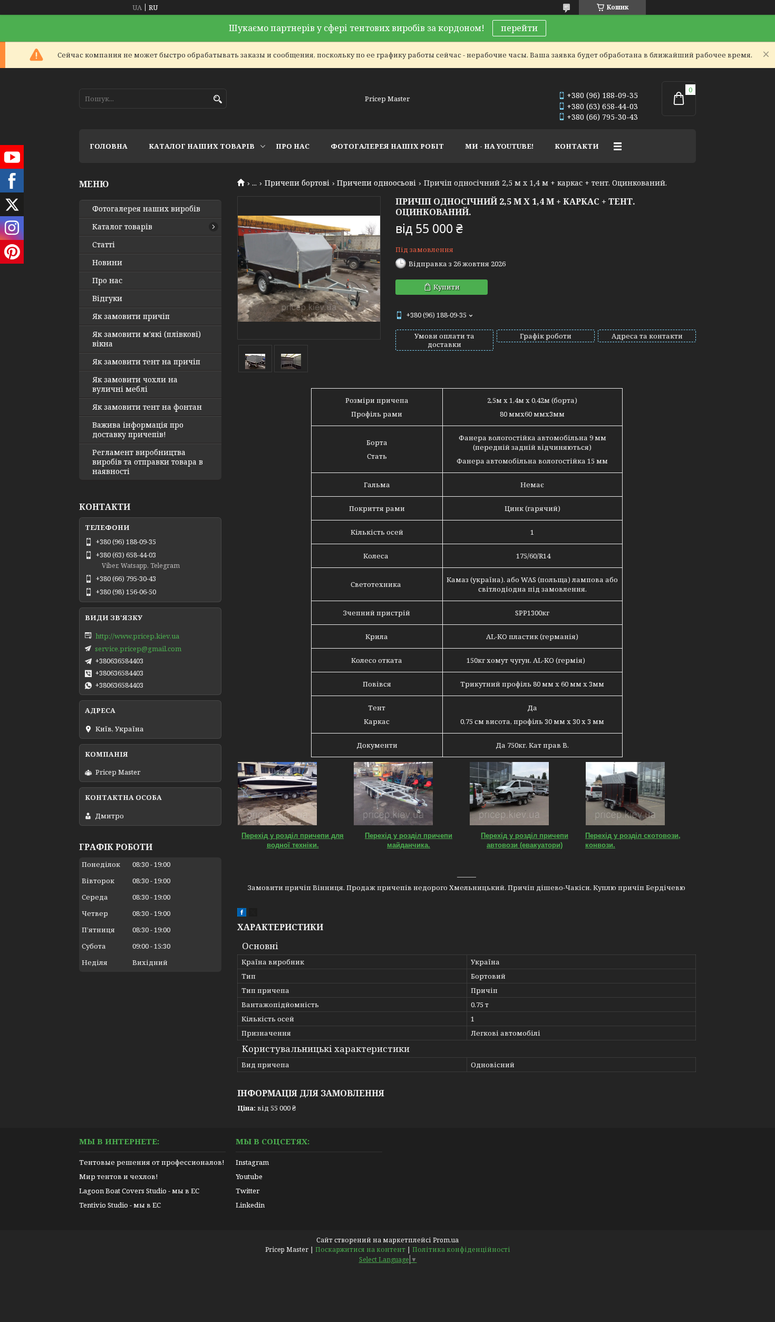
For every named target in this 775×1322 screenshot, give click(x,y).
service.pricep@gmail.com (138, 648)
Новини (107, 262)
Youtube (249, 1176)
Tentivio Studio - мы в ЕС (120, 1205)
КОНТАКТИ (577, 146)
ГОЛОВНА (109, 146)
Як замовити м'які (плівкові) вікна (146, 339)
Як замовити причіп (131, 316)
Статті (103, 244)
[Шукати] (217, 99)
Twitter (247, 1190)
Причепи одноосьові (376, 183)
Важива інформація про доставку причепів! (137, 429)
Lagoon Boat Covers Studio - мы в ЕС (139, 1190)
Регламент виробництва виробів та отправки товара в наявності (147, 462)
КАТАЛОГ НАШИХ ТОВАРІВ (202, 146)
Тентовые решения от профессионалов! (151, 1162)
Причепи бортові (297, 183)
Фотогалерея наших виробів (146, 209)
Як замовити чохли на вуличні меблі (135, 384)
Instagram (252, 1162)
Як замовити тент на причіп (146, 361)
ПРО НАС (292, 146)
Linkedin (250, 1205)
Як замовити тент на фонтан (147, 407)
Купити (446, 287)
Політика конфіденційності (461, 1249)
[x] (253, 914)
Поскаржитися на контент (360, 1249)
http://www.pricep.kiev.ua (137, 636)
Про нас (107, 280)
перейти (519, 28)
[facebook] (241, 914)
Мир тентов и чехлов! (118, 1176)
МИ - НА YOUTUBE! (499, 146)
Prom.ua (446, 1240)
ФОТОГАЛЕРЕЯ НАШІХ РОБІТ (387, 146)
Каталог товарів (122, 226)
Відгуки (107, 298)
